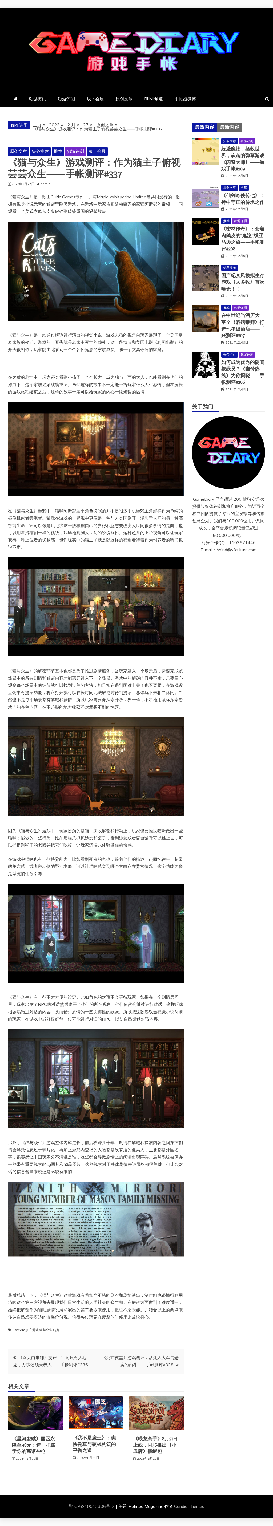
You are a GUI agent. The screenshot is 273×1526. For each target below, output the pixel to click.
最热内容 (204, 127)
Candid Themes (189, 1506)
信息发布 (229, 268)
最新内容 (229, 127)
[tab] (204, 127)
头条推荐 (40, 151)
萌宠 (56, 1330)
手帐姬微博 (185, 98)
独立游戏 (32, 1330)
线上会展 (97, 151)
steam (20, 1330)
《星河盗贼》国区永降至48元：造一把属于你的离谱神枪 (33, 1445)
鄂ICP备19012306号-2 (92, 1506)
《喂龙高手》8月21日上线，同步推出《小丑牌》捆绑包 (155, 1445)
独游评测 (66, 98)
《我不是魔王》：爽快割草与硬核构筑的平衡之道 (94, 1444)
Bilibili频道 (153, 98)
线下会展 (95, 98)
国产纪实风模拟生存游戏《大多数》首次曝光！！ (242, 282)
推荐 (58, 151)
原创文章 (124, 98)
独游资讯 (37, 98)
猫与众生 (45, 1330)
